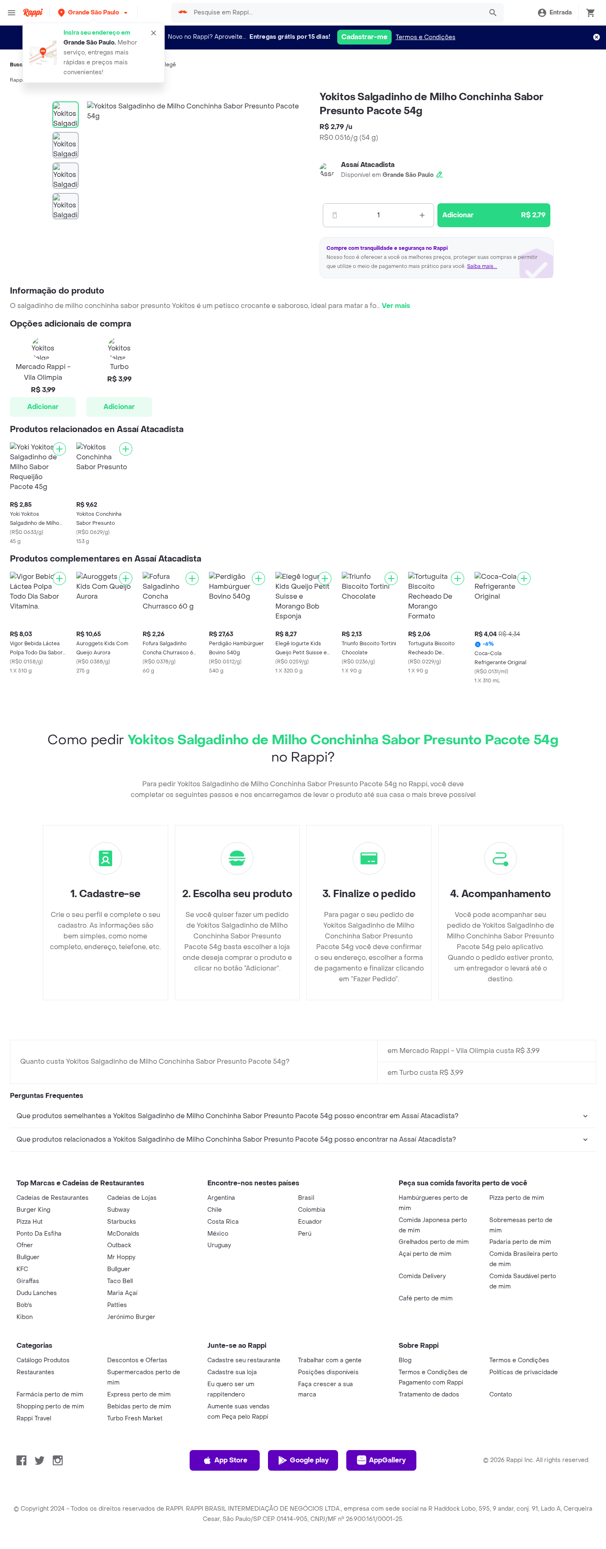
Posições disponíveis (328, 1372)
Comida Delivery (422, 1276)
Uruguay (219, 1245)
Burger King (33, 1210)
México (217, 1234)
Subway (118, 1210)
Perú (304, 1234)
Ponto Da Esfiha (38, 1234)
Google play (309, 1460)
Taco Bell (120, 1281)
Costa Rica (223, 1222)
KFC (22, 1269)
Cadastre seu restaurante (243, 1360)
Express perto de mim (139, 1395)
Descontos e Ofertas (137, 1360)
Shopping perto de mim (50, 1406)
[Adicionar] (59, 449)
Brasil (306, 1198)
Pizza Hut (29, 1222)
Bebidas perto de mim (139, 1406)
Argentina (221, 1198)
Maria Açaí (122, 1293)
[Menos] (334, 215)
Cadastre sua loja (232, 1372)
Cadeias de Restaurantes (52, 1198)
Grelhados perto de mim (434, 1242)
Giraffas (27, 1281)
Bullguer (28, 1257)
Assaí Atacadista (368, 164)
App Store (230, 1460)
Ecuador (310, 1222)
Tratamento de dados (429, 1395)
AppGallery (387, 1460)
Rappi (17, 80)
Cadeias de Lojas (132, 1198)
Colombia (311, 1210)
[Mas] (422, 215)
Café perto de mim (426, 1298)
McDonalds (123, 1234)
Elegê (169, 64)
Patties (117, 1305)
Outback (119, 1245)
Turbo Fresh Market (134, 1418)
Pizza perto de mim (516, 1198)
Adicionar (43, 406)
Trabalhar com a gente (330, 1360)
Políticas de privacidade (523, 1372)
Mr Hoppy (121, 1257)
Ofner (24, 1245)
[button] (93, 12)
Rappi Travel (33, 1418)
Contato (500, 1395)
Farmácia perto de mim (49, 1395)
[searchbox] (335, 13)
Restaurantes (35, 1372)
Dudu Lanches (36, 1293)
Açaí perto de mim (425, 1254)
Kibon (24, 1317)
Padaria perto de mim (520, 1242)
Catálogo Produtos (43, 1360)
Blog (405, 1360)
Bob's (24, 1305)
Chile (214, 1210)
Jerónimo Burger (131, 1317)
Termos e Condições (426, 37)
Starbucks (121, 1222)
